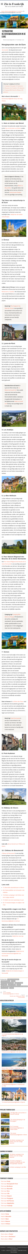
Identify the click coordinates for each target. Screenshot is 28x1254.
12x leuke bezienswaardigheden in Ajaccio (13, 1102)
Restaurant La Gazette (8, 291)
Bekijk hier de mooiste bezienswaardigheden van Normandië (13, 954)
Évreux (13, 981)
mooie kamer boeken (15, 192)
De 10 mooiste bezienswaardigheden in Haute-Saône (17, 1128)
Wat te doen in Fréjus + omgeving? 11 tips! (13, 1068)
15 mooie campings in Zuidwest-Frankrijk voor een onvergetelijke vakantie (17, 1162)
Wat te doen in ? (7, 1234)
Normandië (5, 50)
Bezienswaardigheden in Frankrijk (13, 11)
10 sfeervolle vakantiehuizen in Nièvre (13, 887)
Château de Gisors (5, 981)
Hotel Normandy (15, 718)
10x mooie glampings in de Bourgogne (17, 1120)
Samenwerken (14, 1249)
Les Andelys (4, 984)
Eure (23, 40)
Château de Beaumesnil (8, 853)
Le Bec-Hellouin (18, 982)
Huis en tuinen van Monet (7, 982)
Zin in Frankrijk (14, 4)
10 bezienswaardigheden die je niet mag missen (12, 99)
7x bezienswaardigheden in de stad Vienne (13, 1052)
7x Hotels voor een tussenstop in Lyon (13, 900)
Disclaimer (3, 1247)
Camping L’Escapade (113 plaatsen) (14, 86)
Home (2, 11)
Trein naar (5, 1181)
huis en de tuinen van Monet (13, 128)
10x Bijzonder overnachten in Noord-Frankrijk (18, 1113)
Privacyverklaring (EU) (22, 1247)
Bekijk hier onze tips (17, 936)
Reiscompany (14, 1252)
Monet (18, 984)
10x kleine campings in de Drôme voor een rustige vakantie (16, 1141)
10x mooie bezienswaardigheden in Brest (18, 1134)
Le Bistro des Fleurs (18, 701)
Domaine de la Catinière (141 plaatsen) (14, 88)
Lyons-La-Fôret (12, 984)
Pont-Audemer (4, 988)
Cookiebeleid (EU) (11, 1247)
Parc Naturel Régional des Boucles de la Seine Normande (14, 986)
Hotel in (5, 1214)
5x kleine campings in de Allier (17, 1167)
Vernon (11, 988)
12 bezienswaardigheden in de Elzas (12, 1018)
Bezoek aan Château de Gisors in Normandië (17, 996)
